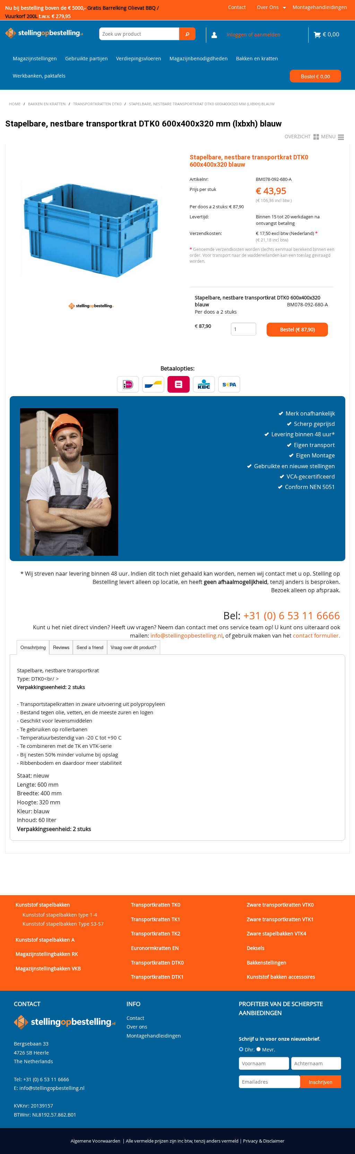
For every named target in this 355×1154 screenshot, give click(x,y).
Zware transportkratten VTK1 (280, 919)
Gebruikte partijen (86, 58)
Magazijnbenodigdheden (199, 58)
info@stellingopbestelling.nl (186, 635)
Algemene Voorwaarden (95, 1141)
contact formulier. (316, 635)
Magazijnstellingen (35, 58)
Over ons (266, 10)
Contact (237, 7)
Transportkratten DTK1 (157, 976)
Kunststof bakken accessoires (281, 976)
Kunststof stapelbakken (43, 904)
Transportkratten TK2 (155, 933)
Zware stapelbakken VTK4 (276, 933)
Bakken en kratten (257, 58)
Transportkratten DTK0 (157, 962)
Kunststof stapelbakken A (45, 939)
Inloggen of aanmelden (253, 34)
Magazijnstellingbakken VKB (48, 968)
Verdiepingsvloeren (138, 58)
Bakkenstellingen (266, 962)
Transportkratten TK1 (155, 919)
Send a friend (90, 647)
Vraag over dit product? (133, 647)
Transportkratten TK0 (155, 904)
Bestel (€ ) (297, 329)
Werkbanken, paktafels (39, 75)
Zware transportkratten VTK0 (280, 904)
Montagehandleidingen (320, 7)
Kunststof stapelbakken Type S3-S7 (63, 923)
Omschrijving (33, 647)
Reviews (61, 647)
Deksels (256, 948)
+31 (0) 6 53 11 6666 (291, 615)
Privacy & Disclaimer (263, 1141)
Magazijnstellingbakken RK (47, 954)
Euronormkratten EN (155, 948)
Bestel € (315, 76)
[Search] (187, 33)
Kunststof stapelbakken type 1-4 (60, 914)
